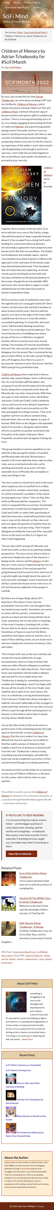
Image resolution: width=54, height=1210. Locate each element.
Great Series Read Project (24, 951)
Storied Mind (25, 1168)
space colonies (45, 958)
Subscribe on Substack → (21, 853)
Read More (27, 1039)
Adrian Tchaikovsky (34, 955)
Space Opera (7, 955)
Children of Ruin (9, 111)
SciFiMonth (42, 951)
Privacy (40, 1206)
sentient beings (31, 958)
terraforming (7, 962)
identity (20, 126)
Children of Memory (27, 104)
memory (37, 561)
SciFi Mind (15, 16)
